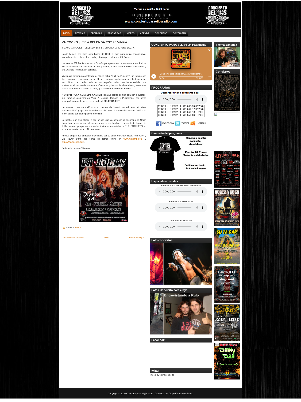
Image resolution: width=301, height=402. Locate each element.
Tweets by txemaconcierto (162, 374)
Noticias (80, 33)
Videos (130, 33)
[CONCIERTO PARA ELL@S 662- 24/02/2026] (181, 106)
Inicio (66, 33)
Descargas (114, 33)
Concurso (161, 33)
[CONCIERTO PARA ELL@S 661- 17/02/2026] (181, 109)
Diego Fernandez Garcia (181, 393)
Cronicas (96, 33)
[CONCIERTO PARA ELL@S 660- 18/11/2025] (181, 112)
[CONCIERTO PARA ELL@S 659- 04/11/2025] (181, 115)
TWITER (185, 123)
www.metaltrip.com (133, 138)
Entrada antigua (136, 237)
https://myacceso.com (73, 142)
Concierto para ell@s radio (139, 393)
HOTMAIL (201, 123)
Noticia (78, 227)
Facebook (168, 123)
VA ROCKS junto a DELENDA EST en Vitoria (94, 42)
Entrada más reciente (73, 237)
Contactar (179, 33)
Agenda (144, 33)
